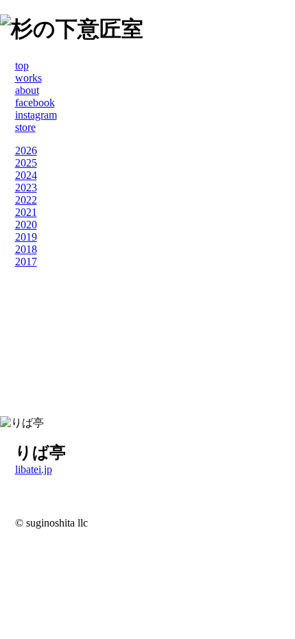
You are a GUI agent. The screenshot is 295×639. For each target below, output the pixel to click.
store (25, 127)
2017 (26, 261)
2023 (26, 187)
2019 (26, 237)
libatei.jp (33, 469)
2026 (26, 150)
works (28, 78)
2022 (26, 200)
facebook (35, 102)
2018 (26, 249)
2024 (26, 175)
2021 (26, 212)
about (27, 90)
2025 (26, 163)
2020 (26, 224)
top (22, 65)
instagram (36, 115)
